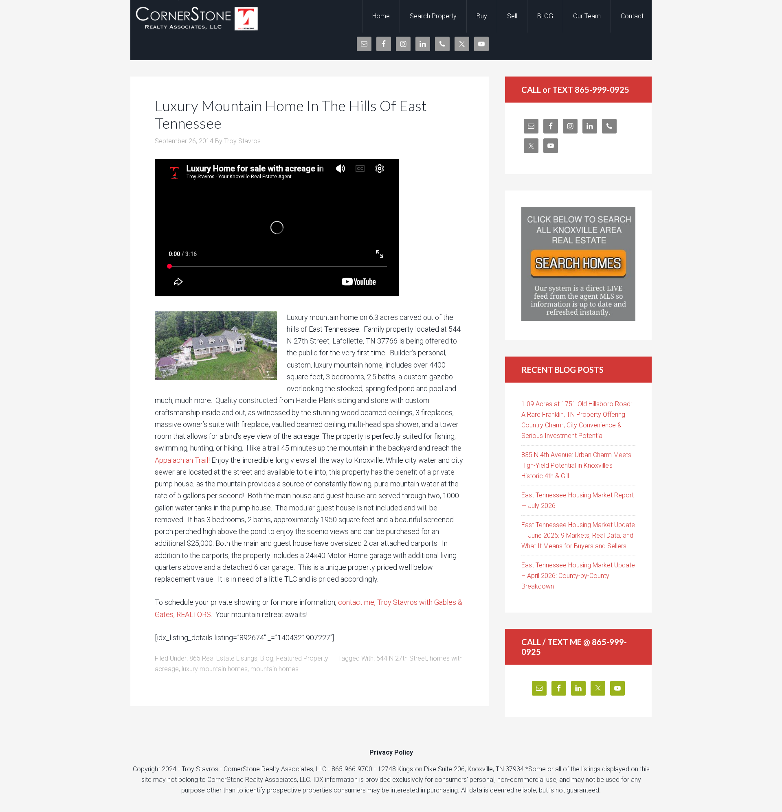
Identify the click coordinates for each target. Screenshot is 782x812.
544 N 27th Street (401, 658)
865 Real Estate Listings (223, 658)
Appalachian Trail (181, 460)
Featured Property (302, 658)
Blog (266, 658)
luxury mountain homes (215, 669)
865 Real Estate (195, 16)
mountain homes (274, 669)
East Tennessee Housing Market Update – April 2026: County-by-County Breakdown (578, 575)
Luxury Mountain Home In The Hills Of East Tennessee (291, 114)
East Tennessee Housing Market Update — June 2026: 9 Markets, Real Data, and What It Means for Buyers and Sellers (578, 535)
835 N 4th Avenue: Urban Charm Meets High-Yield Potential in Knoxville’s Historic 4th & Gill (576, 465)
